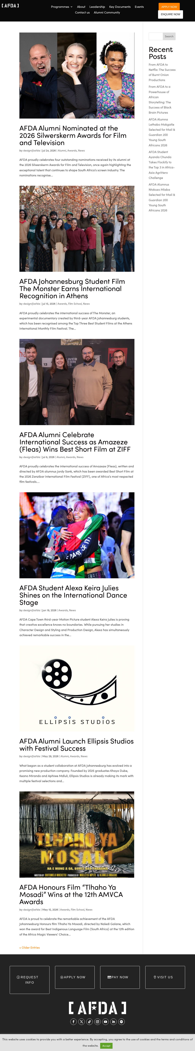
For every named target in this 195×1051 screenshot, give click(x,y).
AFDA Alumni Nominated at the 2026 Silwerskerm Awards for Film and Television (73, 135)
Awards (72, 150)
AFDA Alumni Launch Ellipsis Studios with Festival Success (76, 744)
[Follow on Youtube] (105, 1021)
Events (139, 7)
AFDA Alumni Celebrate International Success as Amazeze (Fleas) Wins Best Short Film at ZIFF (75, 441)
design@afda (31, 150)
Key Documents (120, 7)
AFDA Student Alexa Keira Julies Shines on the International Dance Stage (73, 595)
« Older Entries (29, 947)
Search (169, 36)
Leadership (97, 7)
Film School (75, 303)
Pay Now (120, 977)
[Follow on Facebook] (73, 1021)
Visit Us (165, 977)
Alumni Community (107, 12)
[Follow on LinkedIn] (113, 1021)
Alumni (62, 150)
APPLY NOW (169, 6)
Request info (29, 980)
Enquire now (170, 14)
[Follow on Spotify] (121, 1021)
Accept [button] (106, 1045)
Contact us (82, 12)
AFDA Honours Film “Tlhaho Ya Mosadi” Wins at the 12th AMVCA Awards (71, 894)
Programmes (60, 7)
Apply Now (75, 977)
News (81, 150)
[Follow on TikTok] (89, 1021)
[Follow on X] (81, 1021)
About (81, 7)
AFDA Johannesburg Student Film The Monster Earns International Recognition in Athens (72, 288)
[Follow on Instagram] (97, 1021)
